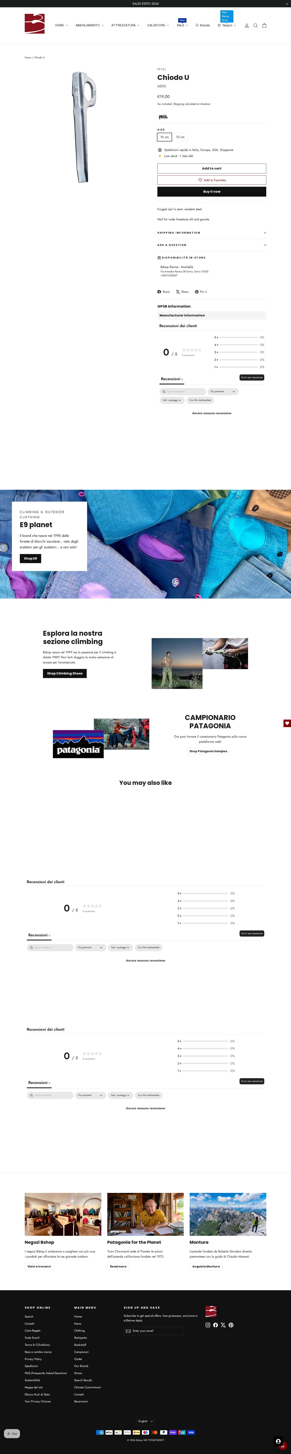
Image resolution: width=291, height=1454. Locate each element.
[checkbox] (200, 400)
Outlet (78, 1359)
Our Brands (81, 1366)
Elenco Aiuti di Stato (37, 1394)
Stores (78, 1373)
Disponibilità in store (183, 257)
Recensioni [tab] (172, 379)
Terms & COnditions (37, 1345)
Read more (118, 1266)
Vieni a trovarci (39, 1266)
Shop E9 (30, 558)
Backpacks (80, 1338)
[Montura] (228, 1214)
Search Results (83, 1380)
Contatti (29, 1323)
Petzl (161, 69)
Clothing (79, 1330)
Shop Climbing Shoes (65, 673)
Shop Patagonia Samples (208, 751)
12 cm (180, 137)
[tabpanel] (211, 422)
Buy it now (212, 191)
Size (161, 129)
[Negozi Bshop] (63, 1214)
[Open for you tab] (278, 1441)
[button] (239, 337)
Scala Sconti (32, 1338)
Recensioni (81, 1401)
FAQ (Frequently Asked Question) (46, 1373)
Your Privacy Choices (38, 1401)
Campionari (81, 1352)
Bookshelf (80, 1345)
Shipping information (178, 232)
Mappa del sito (34, 1387)
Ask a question (172, 245)
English (143, 1421)
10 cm (164, 137)
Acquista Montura (206, 1266)
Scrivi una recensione (252, 377)
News (77, 1323)
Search (29, 1316)
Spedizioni (31, 1366)
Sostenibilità (32, 1380)
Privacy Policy (33, 1359)
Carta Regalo (32, 1330)
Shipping (178, 104)
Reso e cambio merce (38, 1352)
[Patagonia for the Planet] (145, 1214)
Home (28, 57)
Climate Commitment (87, 1387)
